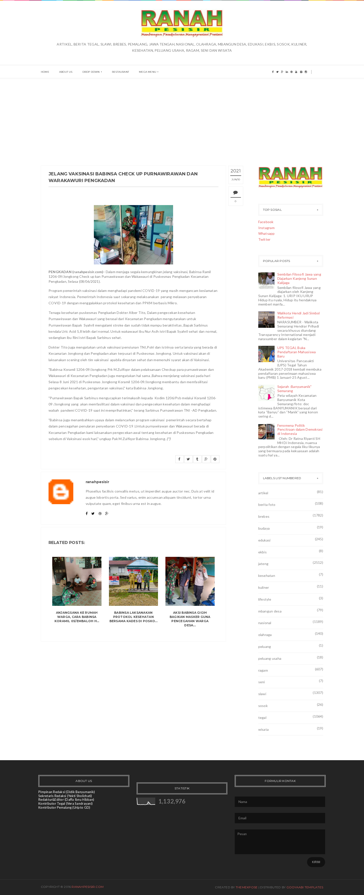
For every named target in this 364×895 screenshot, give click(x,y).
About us (66, 71)
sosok (263, 706)
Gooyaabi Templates (304, 887)
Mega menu (147, 71)
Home (45, 71)
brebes (264, 516)
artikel (263, 493)
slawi (262, 694)
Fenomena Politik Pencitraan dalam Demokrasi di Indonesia (300, 429)
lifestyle (264, 599)
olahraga (265, 635)
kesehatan (266, 575)
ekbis (262, 552)
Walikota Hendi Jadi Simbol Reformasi (298, 315)
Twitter (264, 239)
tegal (262, 717)
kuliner (263, 587)
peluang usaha (270, 658)
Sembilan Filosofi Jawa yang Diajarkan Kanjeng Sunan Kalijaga (299, 278)
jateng (263, 564)
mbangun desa (270, 611)
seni (261, 682)
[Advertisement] (182, 116)
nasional (264, 623)
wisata (263, 729)
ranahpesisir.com (88, 887)
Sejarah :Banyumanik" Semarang (294, 388)
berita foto (267, 504)
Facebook (266, 222)
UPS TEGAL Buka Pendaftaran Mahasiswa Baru (296, 352)
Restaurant (120, 71)
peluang (264, 646)
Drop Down (91, 71)
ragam (263, 670)
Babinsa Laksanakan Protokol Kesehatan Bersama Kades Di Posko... (133, 617)
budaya (264, 528)
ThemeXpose (247, 887)
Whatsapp (266, 233)
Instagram (266, 228)
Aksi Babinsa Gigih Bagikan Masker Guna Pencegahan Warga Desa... (190, 619)
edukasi (264, 540)
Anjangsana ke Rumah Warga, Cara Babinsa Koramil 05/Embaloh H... (76, 617)
